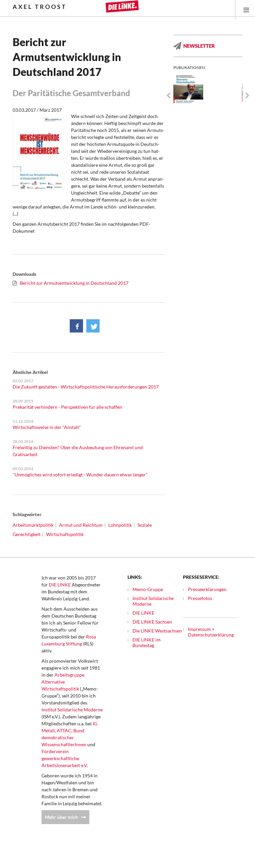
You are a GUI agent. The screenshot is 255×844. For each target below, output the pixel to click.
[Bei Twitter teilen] (93, 325)
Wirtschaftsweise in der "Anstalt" (47, 427)
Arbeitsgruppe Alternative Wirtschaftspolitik (63, 682)
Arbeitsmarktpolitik (33, 525)
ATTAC (64, 730)
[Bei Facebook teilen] (76, 325)
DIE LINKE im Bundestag (146, 642)
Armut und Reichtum (81, 525)
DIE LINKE (60, 584)
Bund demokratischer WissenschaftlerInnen (64, 737)
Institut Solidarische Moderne (72, 709)
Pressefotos (200, 598)
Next (247, 95)
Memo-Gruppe (147, 589)
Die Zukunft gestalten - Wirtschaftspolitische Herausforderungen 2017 (86, 387)
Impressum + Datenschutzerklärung (211, 631)
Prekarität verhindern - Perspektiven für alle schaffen (67, 407)
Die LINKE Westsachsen (157, 630)
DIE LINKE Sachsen (152, 622)
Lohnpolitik (120, 525)
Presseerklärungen (207, 589)
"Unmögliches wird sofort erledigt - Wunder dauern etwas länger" (80, 474)
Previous (168, 95)
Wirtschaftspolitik (65, 534)
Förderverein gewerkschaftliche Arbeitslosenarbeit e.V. (65, 758)
